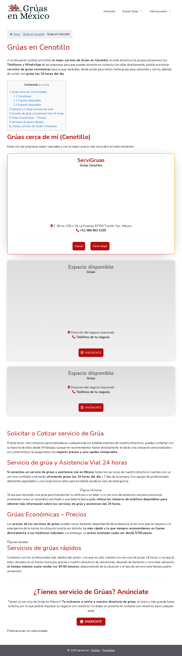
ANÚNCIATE (92, 353)
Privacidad (108, 650)
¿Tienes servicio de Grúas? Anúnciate (33, 126)
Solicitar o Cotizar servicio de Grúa (31, 109)
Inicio (17, 34)
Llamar (79, 246)
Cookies (95, 650)
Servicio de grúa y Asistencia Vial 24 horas (36, 113)
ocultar (44, 84)
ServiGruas (22, 96)
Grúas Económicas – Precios (27, 118)
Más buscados (158, 11)
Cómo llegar (100, 246)
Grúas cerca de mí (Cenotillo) (28, 92)
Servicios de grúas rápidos (26, 122)
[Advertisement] (91, 197)
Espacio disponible (27, 100)
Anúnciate (109, 11)
